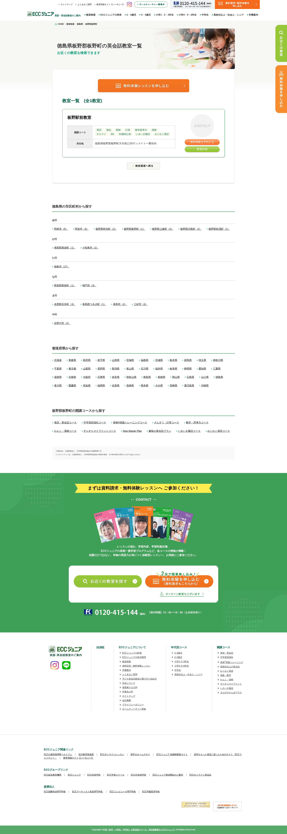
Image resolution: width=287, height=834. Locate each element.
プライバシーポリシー (133, 704)
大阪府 (87, 377)
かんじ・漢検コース (65, 431)
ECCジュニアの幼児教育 (134, 657)
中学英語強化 (226, 657)
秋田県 (87, 360)
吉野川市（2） (62, 323)
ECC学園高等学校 (151, 791)
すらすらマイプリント (231, 684)
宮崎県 (173, 385)
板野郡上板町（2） (162, 228)
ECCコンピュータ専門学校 (123, 791)
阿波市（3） (82, 228)
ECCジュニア (74, 775)
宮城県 (130, 360)
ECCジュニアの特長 (111, 14)
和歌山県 (131, 377)
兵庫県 (101, 377)
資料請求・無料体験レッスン (136, 666)
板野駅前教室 (79, 117)
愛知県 (202, 368)
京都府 (72, 377)
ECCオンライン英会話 (200, 775)
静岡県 (188, 368)
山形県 (115, 360)
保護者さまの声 (129, 687)
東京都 (72, 368)
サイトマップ (67, 4)
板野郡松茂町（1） (219, 228)
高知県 (87, 385)
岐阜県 (173, 368)
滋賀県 (58, 377)
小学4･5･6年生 (181, 666)
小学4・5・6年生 (188, 14)
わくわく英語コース (218, 431)
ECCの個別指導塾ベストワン (58, 754)
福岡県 (101, 385)
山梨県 (87, 368)
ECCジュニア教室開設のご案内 (168, 775)
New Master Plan (132, 431)
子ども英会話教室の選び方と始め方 (139, 679)
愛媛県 (72, 385)
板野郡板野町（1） (134, 228)
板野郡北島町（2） (191, 228)
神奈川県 (218, 360)
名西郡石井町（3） (64, 304)
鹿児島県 (189, 385)
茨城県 (159, 360)
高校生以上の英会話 (230, 666)
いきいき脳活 (226, 688)
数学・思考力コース (197, 422)
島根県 (161, 377)
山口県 (205, 377)
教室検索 (91, 14)
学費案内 (253, 14)
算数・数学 (225, 675)
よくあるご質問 (85, 4)
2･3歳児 (178, 653)
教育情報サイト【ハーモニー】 (110, 4)
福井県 (159, 368)
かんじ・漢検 (226, 679)
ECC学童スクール (115, 775)
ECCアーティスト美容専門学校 (87, 791)
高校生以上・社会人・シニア (229, 14)
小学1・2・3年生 (165, 14)
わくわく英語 (226, 671)
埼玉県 (202, 360)
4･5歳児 (178, 657)
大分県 (159, 385)
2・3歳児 (131, 14)
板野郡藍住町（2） (106, 228)
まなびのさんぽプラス (231, 692)
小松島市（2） (90, 247)
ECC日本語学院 (138, 775)
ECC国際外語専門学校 (55, 791)
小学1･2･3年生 (181, 661)
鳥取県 (147, 377)
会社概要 (126, 700)
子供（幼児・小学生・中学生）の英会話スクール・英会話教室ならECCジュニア (139, 830)
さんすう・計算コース (166, 422)
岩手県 (101, 360)
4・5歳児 (146, 14)
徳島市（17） (61, 266)
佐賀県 (115, 385)
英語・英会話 (226, 653)
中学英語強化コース (95, 422)
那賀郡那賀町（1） (64, 285)
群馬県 (188, 360)
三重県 (217, 368)
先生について (128, 683)
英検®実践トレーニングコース (130, 422)
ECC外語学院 (93, 775)
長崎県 (130, 385)
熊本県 (144, 385)
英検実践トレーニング (231, 662)
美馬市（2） (120, 304)
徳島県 (219, 377)
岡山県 (176, 377)
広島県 (190, 377)
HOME (100, 647)
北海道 (58, 360)
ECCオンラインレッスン (112, 754)
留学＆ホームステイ (140, 754)
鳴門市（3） (89, 285)
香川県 (58, 385)
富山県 (130, 368)
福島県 (144, 360)
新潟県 (115, 368)
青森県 (72, 360)
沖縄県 (205, 385)
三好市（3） (141, 304)
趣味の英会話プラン (160, 431)
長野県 (101, 368)
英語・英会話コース (65, 422)
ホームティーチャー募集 (134, 709)
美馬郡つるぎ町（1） (94, 304)
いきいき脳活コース (189, 431)
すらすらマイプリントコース (100, 431)
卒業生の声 (127, 691)
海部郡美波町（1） (64, 247)
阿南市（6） (61, 228)
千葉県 (58, 368)
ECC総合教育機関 (52, 775)
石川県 (144, 368)
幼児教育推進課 (86, 754)
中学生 (205, 14)
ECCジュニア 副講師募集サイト (172, 754)
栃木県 (173, 360)
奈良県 (115, 377)
